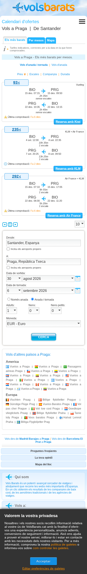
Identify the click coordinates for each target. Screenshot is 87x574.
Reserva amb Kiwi (68, 121)
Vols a (14, 28)
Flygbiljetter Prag (35, 421)
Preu (20, 74)
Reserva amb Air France (64, 215)
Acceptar (43, 561)
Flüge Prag (22, 404)
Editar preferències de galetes (43, 568)
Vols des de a (27, 438)
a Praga (20, 366)
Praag (20, 399)
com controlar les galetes (50, 548)
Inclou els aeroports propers (26, 249)
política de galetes (64, 544)
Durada (65, 74)
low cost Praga (47, 408)
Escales (34, 74)
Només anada (19, 299)
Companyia (50, 74)
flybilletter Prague (59, 399)
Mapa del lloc (43, 464)
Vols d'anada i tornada (34, 64)
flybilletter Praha (51, 413)
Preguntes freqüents (44, 451)
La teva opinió (43, 457)
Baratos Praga (56, 404)
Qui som (22, 477)
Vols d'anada (59, 64)
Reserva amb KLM (68, 168)
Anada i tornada (44, 299)
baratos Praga (41, 417)
